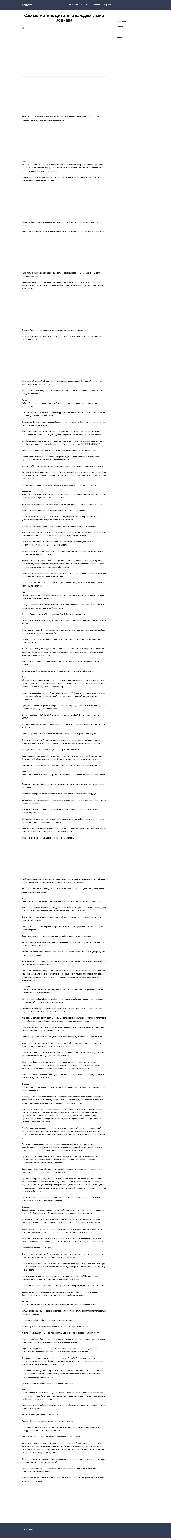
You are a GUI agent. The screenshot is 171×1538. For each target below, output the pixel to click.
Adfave (27, 5)
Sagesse (107, 5)
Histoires (96, 5)
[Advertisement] (64, 96)
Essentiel (85, 5)
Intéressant (73, 5)
